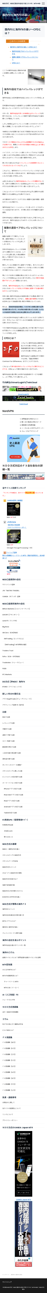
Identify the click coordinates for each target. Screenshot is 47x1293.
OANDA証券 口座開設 (15, 500)
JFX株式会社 (11, 522)
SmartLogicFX (23, 394)
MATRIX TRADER (14, 525)
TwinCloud (23, 404)
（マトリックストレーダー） (17, 527)
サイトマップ (7, 1282)
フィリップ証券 (11, 552)
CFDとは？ (16, 63)
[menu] (43, 3)
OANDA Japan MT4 (23, 1200)
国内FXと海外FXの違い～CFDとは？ (23, 47)
